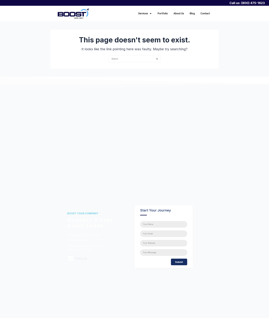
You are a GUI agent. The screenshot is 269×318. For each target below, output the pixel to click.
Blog (192, 13)
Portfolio (163, 13)
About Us (179, 13)
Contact (205, 13)
